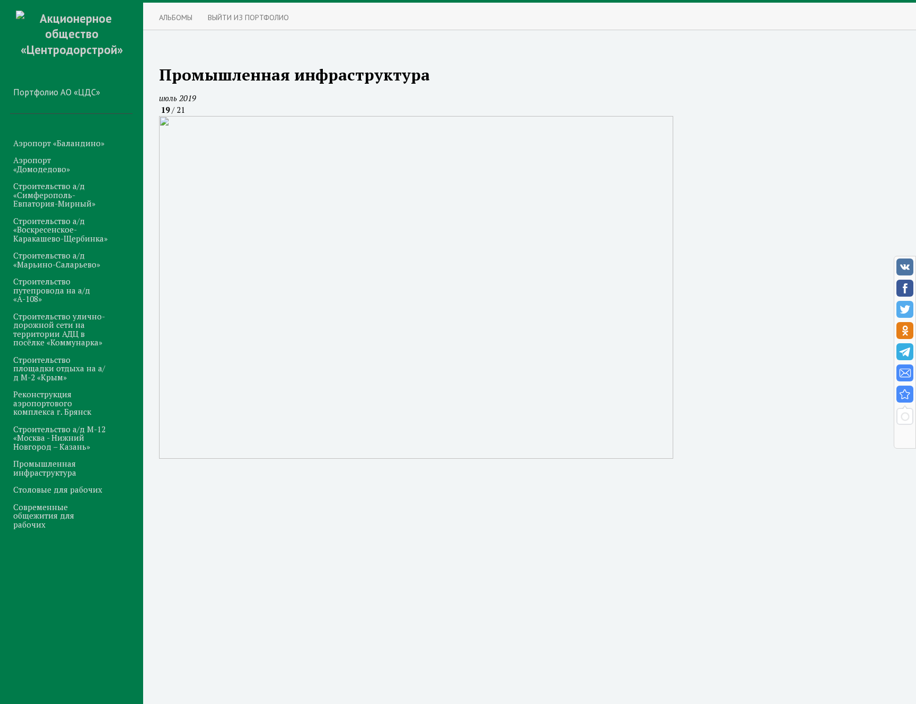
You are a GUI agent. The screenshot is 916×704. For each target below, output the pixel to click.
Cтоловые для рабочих (57, 489)
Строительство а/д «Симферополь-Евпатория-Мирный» (54, 195)
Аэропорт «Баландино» (58, 143)
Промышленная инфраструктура (44, 468)
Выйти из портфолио (248, 17)
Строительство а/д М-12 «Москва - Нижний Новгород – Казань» (59, 438)
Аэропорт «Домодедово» (41, 164)
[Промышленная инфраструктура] (904, 394)
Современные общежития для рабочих (43, 516)
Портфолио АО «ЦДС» (56, 92)
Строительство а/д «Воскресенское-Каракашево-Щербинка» (60, 230)
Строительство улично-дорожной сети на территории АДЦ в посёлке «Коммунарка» (59, 329)
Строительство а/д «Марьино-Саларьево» (56, 260)
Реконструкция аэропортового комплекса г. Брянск (52, 403)
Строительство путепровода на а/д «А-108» (51, 290)
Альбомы (175, 17)
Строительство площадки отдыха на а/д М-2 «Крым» (59, 368)
